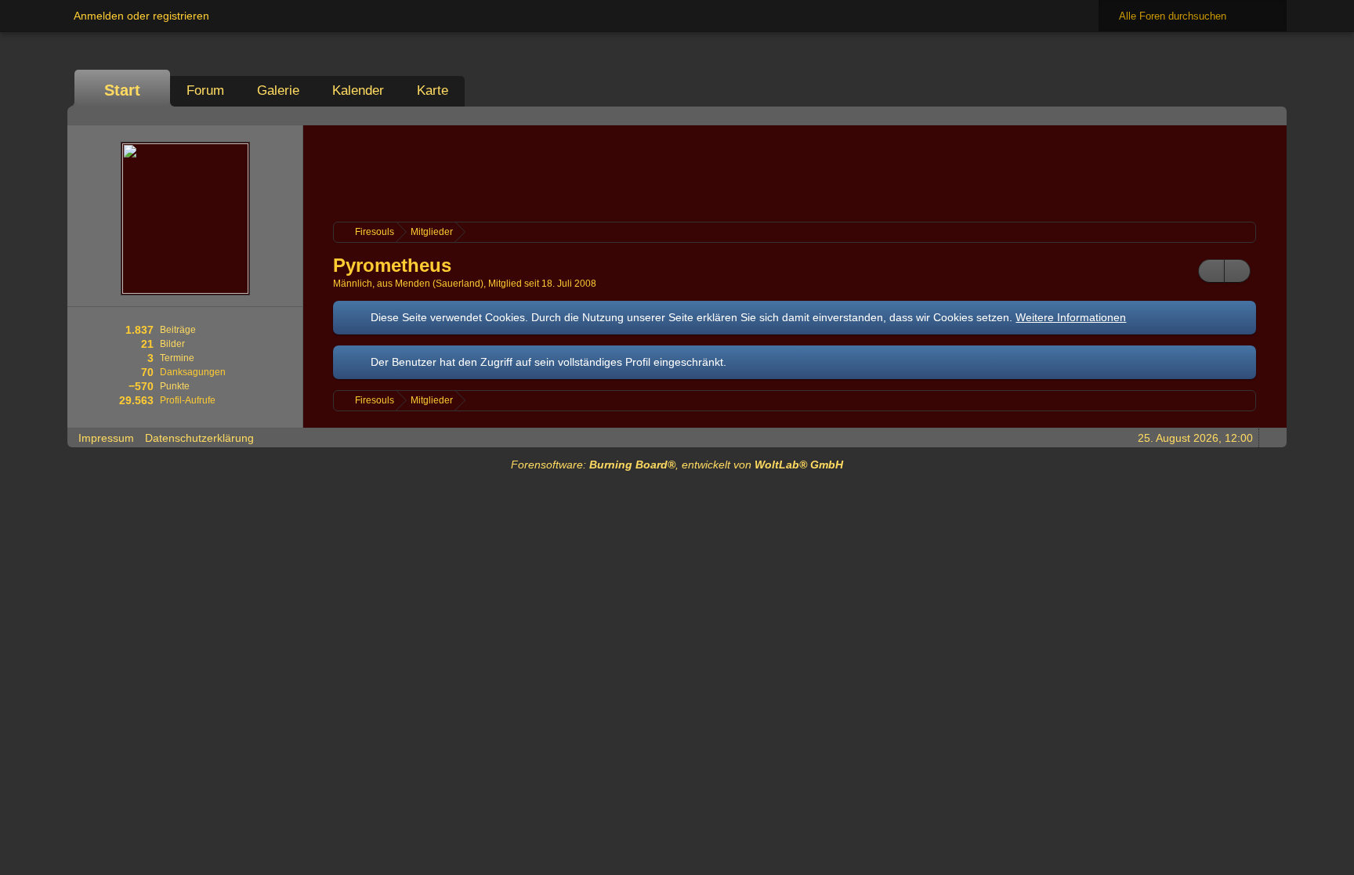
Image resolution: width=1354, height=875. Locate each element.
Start (122, 90)
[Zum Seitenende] (1270, 116)
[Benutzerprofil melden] (1237, 271)
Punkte (175, 386)
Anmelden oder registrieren (141, 15)
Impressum (106, 438)
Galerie (278, 90)
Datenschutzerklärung (199, 438)
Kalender (358, 90)
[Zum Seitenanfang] (1270, 437)
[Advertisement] (794, 171)
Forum (205, 90)
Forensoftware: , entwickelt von (677, 464)
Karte (432, 90)
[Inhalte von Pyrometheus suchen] (1211, 271)
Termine (177, 358)
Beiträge (178, 329)
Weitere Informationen (1070, 317)
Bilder (172, 343)
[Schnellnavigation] (1248, 116)
